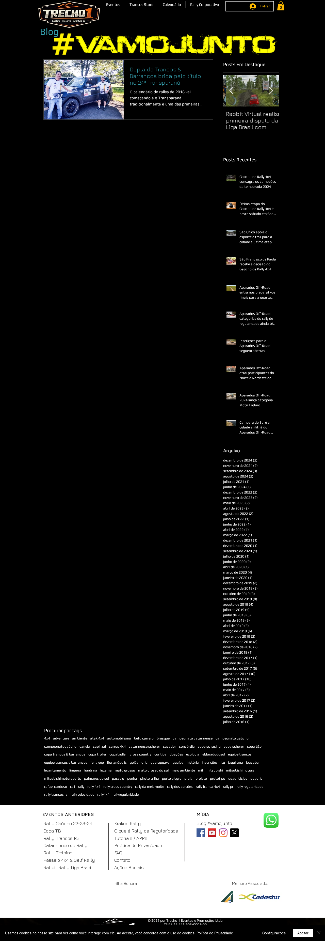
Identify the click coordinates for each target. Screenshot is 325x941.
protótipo (217, 778)
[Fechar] (319, 933)
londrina (90, 770)
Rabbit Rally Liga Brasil (68, 867)
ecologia (192, 754)
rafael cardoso (55, 786)
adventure (61, 738)
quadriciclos (237, 778)
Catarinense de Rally (65, 845)
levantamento (55, 770)
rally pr (228, 786)
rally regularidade (249, 786)
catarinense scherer (144, 746)
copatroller (118, 754)
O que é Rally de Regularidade (146, 831)
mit (200, 770)
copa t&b (254, 746)
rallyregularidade (125, 794)
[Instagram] (223, 832)
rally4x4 (103, 794)
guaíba (178, 762)
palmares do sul (96, 778)
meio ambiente (183, 770)
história (193, 762)
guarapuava (160, 762)
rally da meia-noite (149, 786)
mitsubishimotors (240, 770)
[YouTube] (212, 832)
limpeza (75, 770)
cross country (140, 754)
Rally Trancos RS (61, 838)
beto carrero (144, 738)
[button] (113, 4)
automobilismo (119, 738)
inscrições (210, 762)
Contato (122, 860)
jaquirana (235, 762)
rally (81, 786)
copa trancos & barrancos (64, 754)
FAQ (118, 852)
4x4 (47, 738)
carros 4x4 (117, 746)
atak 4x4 (97, 738)
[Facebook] (201, 832)
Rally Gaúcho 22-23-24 (67, 823)
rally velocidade (82, 794)
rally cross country (117, 786)
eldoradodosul (213, 754)
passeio (118, 778)
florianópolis (117, 762)
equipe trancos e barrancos (65, 762)
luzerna (106, 770)
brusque (163, 738)
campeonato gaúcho (232, 738)
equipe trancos (240, 754)
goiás (134, 762)
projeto (201, 778)
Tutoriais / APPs (130, 838)
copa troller (97, 754)
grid (144, 762)
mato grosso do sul (153, 770)
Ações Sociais (129, 867)
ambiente (79, 738)
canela (84, 746)
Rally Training (57, 852)
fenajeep (97, 762)
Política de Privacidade (138, 845)
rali (72, 786)
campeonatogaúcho (60, 746)
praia (188, 778)
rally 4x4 (93, 786)
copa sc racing (209, 746)
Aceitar (302, 932)
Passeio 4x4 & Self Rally (69, 860)
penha (132, 778)
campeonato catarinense (193, 738)
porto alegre (171, 778)
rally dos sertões (180, 786)
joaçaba (252, 762)
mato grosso (125, 770)
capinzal (99, 746)
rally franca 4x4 (208, 786)
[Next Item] (271, 91)
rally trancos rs (56, 794)
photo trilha (149, 778)
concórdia (187, 746)
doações (176, 754)
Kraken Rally (127, 823)
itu (223, 762)
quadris (256, 778)
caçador (169, 746)
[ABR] (227, 900)
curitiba (160, 754)
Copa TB (52, 831)
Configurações (274, 932)
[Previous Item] (231, 91)
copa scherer (234, 746)
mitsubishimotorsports (62, 778)
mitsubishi (214, 770)
